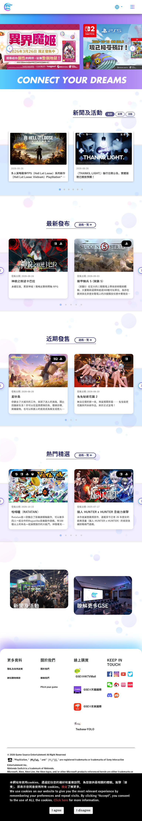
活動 (130, 114)
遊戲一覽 (84, 224)
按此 (64, 787)
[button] (118, 7)
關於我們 (44, 669)
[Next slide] (132, 48)
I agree (56, 810)
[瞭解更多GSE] (103, 595)
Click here (61, 800)
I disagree (83, 810)
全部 (110, 114)
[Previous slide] (9, 48)
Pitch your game (49, 687)
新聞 (120, 114)
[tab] (60, 189)
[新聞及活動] (39, 588)
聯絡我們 (44, 678)
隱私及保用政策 (15, 669)
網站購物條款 (14, 678)
